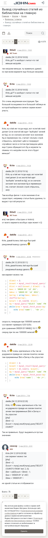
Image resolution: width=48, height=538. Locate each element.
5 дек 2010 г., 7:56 (23, 396)
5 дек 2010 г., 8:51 (26, 446)
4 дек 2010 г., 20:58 (23, 257)
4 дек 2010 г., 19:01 (24, 50)
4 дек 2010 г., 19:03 (23, 84)
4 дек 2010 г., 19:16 (25, 123)
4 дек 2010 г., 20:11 (25, 235)
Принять (24, 531)
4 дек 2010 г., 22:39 (25, 345)
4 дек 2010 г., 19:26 (23, 166)
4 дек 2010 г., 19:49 (24, 212)
